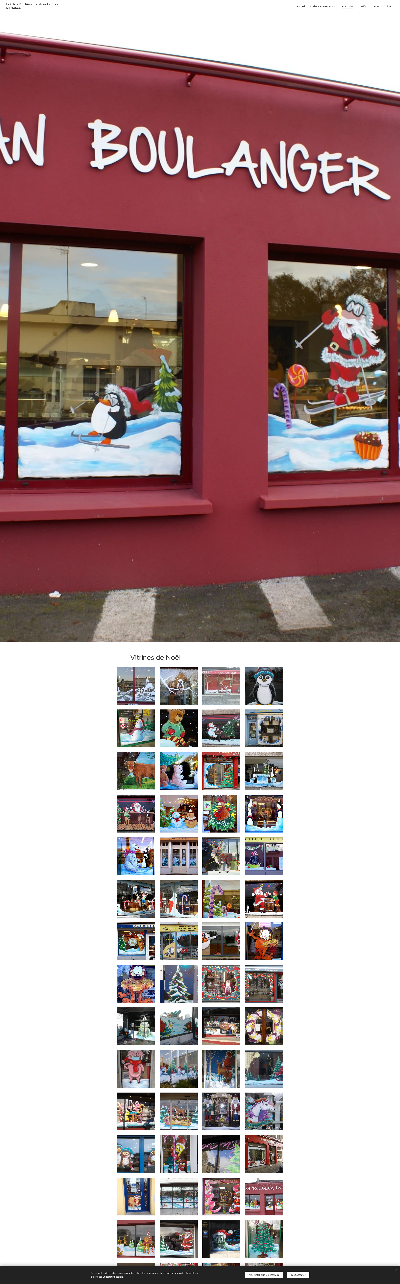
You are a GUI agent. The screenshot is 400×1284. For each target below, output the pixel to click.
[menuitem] (301, 6)
